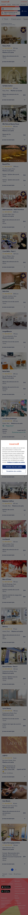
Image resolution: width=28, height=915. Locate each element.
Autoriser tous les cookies (14, 467)
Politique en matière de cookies (16, 462)
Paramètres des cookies (14, 471)
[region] (14, 457)
